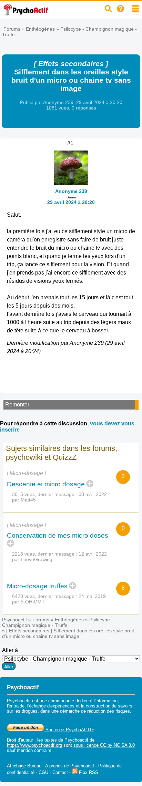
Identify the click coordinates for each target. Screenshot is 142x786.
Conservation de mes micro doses (57, 535)
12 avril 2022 (93, 554)
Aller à (10, 650)
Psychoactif (14, 619)
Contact (60, 772)
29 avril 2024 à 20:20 (71, 202)
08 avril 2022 (93, 494)
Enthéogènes (40, 29)
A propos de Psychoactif (69, 765)
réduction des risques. (109, 711)
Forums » (14, 29)
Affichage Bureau (24, 765)
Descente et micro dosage (46, 484)
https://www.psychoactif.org (34, 745)
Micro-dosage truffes (37, 586)
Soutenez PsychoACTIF (69, 729)
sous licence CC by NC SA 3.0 (104, 745)
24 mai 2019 (92, 596)
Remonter (17, 404)
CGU (43, 772)
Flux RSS (88, 772)
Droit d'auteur (20, 740)
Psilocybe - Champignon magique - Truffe (57, 622)
